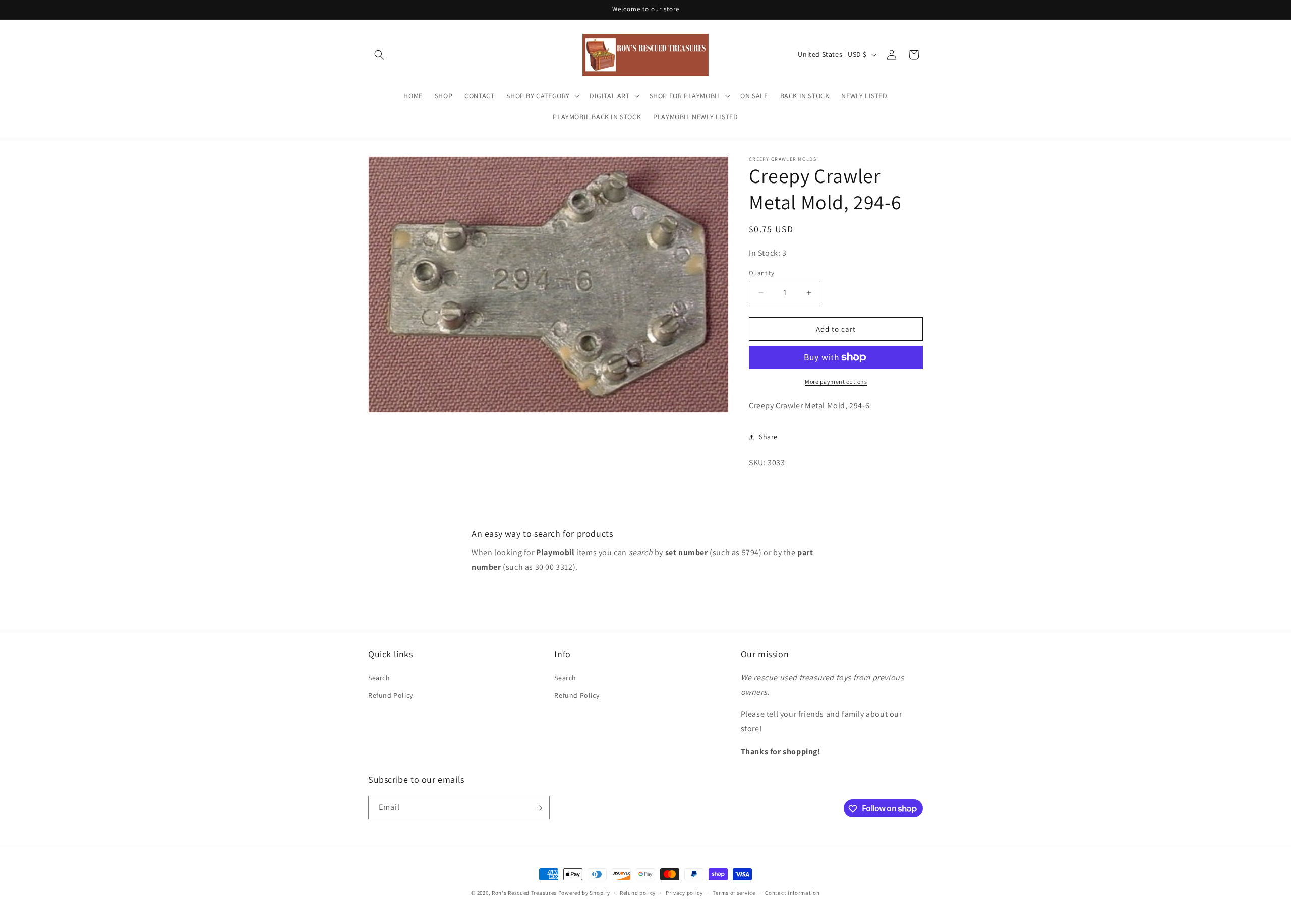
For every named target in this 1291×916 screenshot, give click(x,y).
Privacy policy (684, 892)
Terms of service (734, 892)
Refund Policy (390, 694)
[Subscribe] (538, 808)
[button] (379, 55)
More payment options (836, 381)
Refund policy (638, 892)
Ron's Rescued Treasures (524, 892)
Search (379, 677)
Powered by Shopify (584, 892)
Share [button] (768, 436)
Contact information (792, 892)
